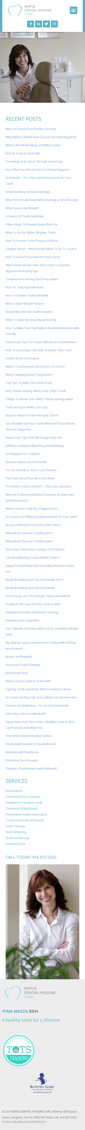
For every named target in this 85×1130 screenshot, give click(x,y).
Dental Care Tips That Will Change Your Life (34, 438)
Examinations (14, 791)
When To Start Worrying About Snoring (31, 320)
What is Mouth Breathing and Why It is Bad (33, 145)
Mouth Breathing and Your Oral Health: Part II (34, 580)
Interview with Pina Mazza (22, 752)
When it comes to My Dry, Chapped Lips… (32, 509)
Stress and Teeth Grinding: (23, 665)
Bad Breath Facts (17, 673)
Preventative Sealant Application (26, 814)
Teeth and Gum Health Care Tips (27, 407)
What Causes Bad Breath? (22, 208)
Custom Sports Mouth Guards (25, 820)
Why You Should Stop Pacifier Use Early (31, 129)
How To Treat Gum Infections (25, 287)
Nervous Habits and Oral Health (26, 462)
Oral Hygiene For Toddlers (23, 454)
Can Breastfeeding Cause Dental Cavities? (33, 557)
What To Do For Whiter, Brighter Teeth (30, 232)
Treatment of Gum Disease (23, 797)
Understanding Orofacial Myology (28, 192)
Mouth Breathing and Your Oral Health (30, 588)
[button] (73, 10)
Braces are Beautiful (19, 657)
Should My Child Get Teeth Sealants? (29, 312)
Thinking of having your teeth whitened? (31, 768)
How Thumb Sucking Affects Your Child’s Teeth (36, 391)
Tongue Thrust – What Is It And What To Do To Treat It (41, 249)
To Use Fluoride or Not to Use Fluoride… (32, 470)
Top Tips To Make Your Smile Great (29, 383)
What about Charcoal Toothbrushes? (30, 533)
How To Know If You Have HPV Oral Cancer (33, 257)
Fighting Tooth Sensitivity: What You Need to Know (38, 689)
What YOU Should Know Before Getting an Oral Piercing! (42, 200)
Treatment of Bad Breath (22, 808)
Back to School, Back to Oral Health (28, 681)
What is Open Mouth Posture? (25, 304)
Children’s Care (15, 844)
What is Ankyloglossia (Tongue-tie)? (29, 375)
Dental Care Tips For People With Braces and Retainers (41, 342)
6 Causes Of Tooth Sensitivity (25, 216)
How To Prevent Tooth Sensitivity (27, 295)
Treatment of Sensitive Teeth (24, 803)
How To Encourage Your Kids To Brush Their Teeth (39, 350)
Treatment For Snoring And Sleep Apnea (32, 279)
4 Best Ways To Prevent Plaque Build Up (32, 224)
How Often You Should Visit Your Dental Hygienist (38, 170)
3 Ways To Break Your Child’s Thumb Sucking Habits (39, 399)
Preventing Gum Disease (22, 760)
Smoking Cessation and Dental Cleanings (32, 612)
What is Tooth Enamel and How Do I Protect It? (36, 366)
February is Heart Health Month (26, 714)
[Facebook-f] (30, 24)
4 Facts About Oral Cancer (22, 358)
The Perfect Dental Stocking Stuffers (29, 736)
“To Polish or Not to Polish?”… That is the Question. (39, 486)
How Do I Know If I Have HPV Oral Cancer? (32, 415)
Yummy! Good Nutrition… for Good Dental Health (37, 705)
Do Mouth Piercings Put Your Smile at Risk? (33, 604)
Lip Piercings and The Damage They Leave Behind (38, 596)
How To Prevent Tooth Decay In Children (32, 241)
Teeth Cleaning (15, 826)
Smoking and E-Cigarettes (22, 620)
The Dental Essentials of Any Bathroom (31, 744)
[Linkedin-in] (38, 24)
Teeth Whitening (16, 832)
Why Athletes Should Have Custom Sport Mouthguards (41, 137)
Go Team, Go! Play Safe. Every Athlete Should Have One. (41, 697)
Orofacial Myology (17, 838)
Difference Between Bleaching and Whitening (35, 446)
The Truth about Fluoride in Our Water (30, 478)
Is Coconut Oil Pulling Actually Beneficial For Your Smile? (42, 517)
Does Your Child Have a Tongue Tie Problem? (35, 549)
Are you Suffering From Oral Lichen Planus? (33, 525)
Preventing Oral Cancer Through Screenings (34, 161)
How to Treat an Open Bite (23, 153)
